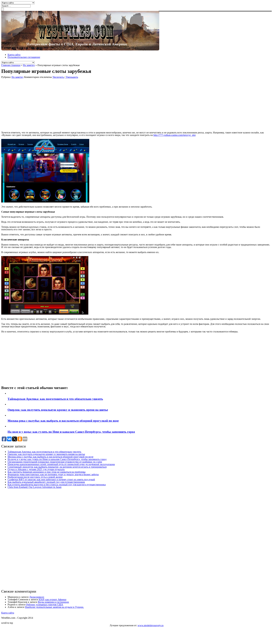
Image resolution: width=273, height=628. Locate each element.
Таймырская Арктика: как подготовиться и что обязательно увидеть (55, 399)
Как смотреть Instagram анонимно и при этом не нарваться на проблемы (46, 472)
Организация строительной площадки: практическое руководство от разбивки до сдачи (55, 461)
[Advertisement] (47, 104)
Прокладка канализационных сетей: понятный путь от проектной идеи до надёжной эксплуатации (61, 464)
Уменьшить (71, 77)
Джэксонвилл (36, 597)
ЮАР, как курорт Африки (52, 599)
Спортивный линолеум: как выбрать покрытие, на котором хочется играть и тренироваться (57, 467)
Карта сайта (14, 54)
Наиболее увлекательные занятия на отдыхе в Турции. (54, 607)
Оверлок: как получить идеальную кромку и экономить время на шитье (58, 409)
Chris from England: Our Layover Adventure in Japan (34, 487)
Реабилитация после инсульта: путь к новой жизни (35, 477)
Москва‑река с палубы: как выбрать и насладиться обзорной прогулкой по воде (63, 420)
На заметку (29, 65)
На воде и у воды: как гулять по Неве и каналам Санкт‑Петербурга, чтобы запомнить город (71, 431)
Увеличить (58, 77)
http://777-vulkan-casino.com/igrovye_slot (174, 135)
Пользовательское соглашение (24, 57)
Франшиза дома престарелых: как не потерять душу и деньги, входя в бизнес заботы (53, 474)
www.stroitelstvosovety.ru (151, 625)
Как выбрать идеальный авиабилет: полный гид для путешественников (46, 482)
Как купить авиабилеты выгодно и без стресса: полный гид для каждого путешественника (57, 484)
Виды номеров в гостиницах (53, 602)
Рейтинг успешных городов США (44, 604)
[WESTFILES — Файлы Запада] (80, 49)
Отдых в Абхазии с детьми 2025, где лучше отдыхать (36, 469)
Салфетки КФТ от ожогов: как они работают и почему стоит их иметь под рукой (51, 479)
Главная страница (10, 65)
